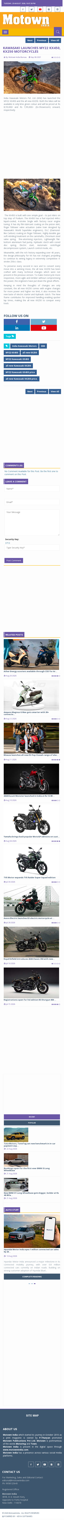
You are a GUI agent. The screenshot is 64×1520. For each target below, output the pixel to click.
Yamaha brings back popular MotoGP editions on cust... (32, 836)
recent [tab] (32, 1117)
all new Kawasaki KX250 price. (22, 378)
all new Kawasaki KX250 (18, 365)
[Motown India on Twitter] (31, 9)
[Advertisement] (32, 145)
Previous (41, 40)
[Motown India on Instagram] (48, 9)
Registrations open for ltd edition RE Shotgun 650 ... (30, 999)
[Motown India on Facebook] (23, 9)
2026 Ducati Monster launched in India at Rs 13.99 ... (29, 796)
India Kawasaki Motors (24, 346)
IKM (43, 346)
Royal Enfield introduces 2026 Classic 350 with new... (29, 959)
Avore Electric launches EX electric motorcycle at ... (29, 918)
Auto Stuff (12, 1209)
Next (30, 40)
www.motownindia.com (15, 1449)
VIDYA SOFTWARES (24, 1516)
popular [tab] (32, 1123)
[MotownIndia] (32, 20)
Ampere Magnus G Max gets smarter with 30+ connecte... (26, 713)
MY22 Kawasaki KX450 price (20, 372)
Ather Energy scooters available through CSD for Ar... (30, 671)
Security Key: (12, 539)
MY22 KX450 (12, 352)
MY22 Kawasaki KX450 (17, 359)
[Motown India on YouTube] (40, 9)
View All (55, 40)
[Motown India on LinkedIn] (57, 9)
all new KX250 (29, 352)
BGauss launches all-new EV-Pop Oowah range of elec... (31, 755)
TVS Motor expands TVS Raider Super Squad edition (30, 877)
